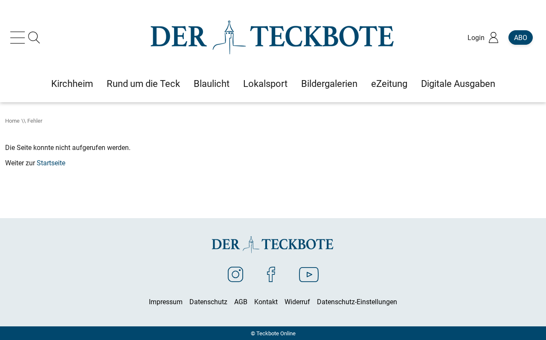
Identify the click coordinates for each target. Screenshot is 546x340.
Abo (520, 37)
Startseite (51, 162)
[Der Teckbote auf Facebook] (271, 274)
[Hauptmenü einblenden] (19, 37)
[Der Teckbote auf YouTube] (309, 274)
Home (12, 120)
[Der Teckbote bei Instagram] (235, 274)
